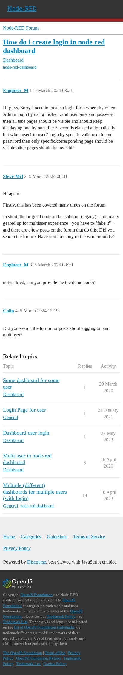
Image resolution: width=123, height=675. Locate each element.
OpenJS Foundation (37, 594)
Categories (31, 536)
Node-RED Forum (21, 27)
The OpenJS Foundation (22, 653)
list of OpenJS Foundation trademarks (44, 627)
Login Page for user (24, 410)
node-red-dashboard (19, 67)
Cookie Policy (55, 664)
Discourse (36, 561)
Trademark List (15, 622)
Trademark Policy (61, 616)
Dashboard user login (26, 433)
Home (9, 536)
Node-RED (21, 8)
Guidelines (57, 536)
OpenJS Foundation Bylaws (38, 658)
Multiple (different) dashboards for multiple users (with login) (35, 491)
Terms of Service (89, 536)
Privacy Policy (17, 548)
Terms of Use (55, 653)
